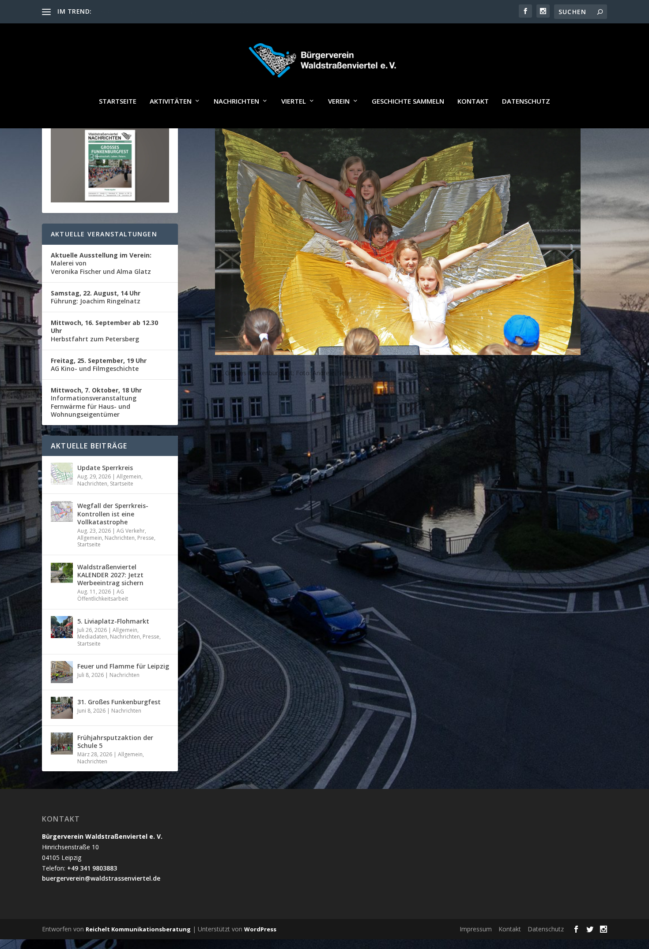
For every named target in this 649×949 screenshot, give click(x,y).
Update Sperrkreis (105, 467)
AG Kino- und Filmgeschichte (99, 364)
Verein (339, 101)
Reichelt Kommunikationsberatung (138, 929)
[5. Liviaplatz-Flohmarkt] (62, 627)
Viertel (293, 101)
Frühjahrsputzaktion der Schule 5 (115, 741)
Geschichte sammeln (408, 101)
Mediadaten (92, 636)
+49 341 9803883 (92, 868)
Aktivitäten (171, 101)
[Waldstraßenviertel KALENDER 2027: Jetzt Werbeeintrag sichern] (62, 573)
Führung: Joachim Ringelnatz (95, 297)
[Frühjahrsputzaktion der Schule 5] (62, 743)
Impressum (476, 929)
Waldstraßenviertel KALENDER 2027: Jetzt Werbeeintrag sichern (110, 575)
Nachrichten (236, 101)
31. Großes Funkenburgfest (119, 702)
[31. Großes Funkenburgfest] (62, 708)
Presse (145, 538)
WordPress (260, 929)
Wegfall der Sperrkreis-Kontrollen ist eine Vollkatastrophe (112, 513)
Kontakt (473, 101)
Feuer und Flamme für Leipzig (123, 666)
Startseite (117, 101)
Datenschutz (526, 101)
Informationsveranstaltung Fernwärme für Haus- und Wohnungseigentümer (96, 402)
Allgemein (129, 476)
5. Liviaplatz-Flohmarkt (113, 621)
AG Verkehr (131, 530)
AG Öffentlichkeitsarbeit (102, 595)
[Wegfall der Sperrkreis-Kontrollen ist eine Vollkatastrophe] (62, 512)
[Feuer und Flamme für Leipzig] (62, 672)
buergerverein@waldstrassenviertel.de (101, 878)
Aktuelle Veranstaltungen (104, 234)
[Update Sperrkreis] (62, 474)
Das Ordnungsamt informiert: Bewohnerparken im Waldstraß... (183, 11)
